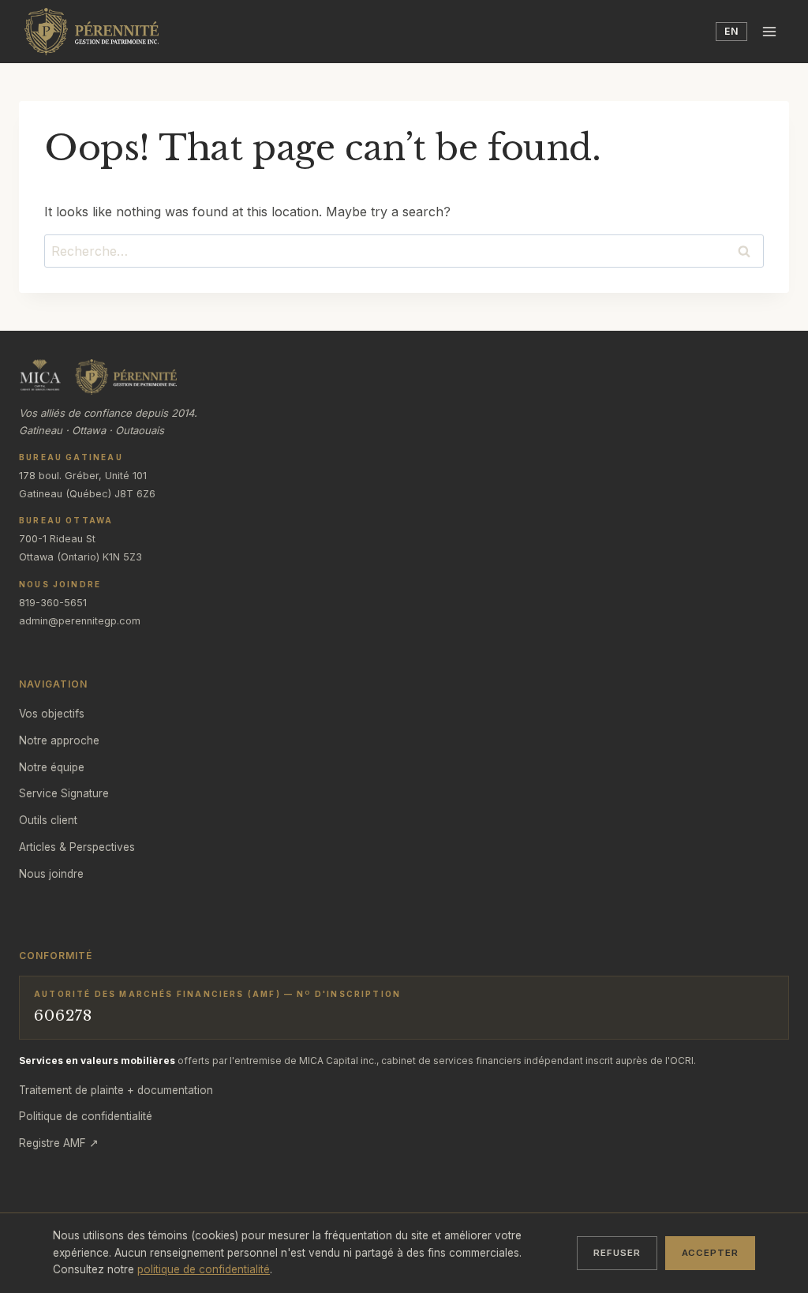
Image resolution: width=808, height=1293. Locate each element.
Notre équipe (51, 767)
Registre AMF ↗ (59, 1143)
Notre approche (59, 740)
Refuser (616, 1252)
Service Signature (64, 793)
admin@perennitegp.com (79, 621)
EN (731, 31)
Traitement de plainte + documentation (116, 1090)
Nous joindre (51, 874)
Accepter (710, 1252)
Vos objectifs (51, 713)
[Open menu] (769, 31)
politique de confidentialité (203, 1269)
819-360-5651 (53, 603)
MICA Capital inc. (337, 1060)
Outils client (48, 820)
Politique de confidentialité (85, 1116)
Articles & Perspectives (77, 847)
